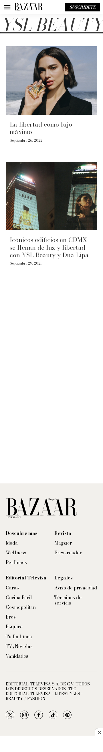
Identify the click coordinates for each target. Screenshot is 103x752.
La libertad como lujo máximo (41, 128)
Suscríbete (83, 7)
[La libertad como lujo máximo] (51, 80)
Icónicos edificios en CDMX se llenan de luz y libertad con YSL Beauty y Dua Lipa (49, 247)
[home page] (28, 7)
